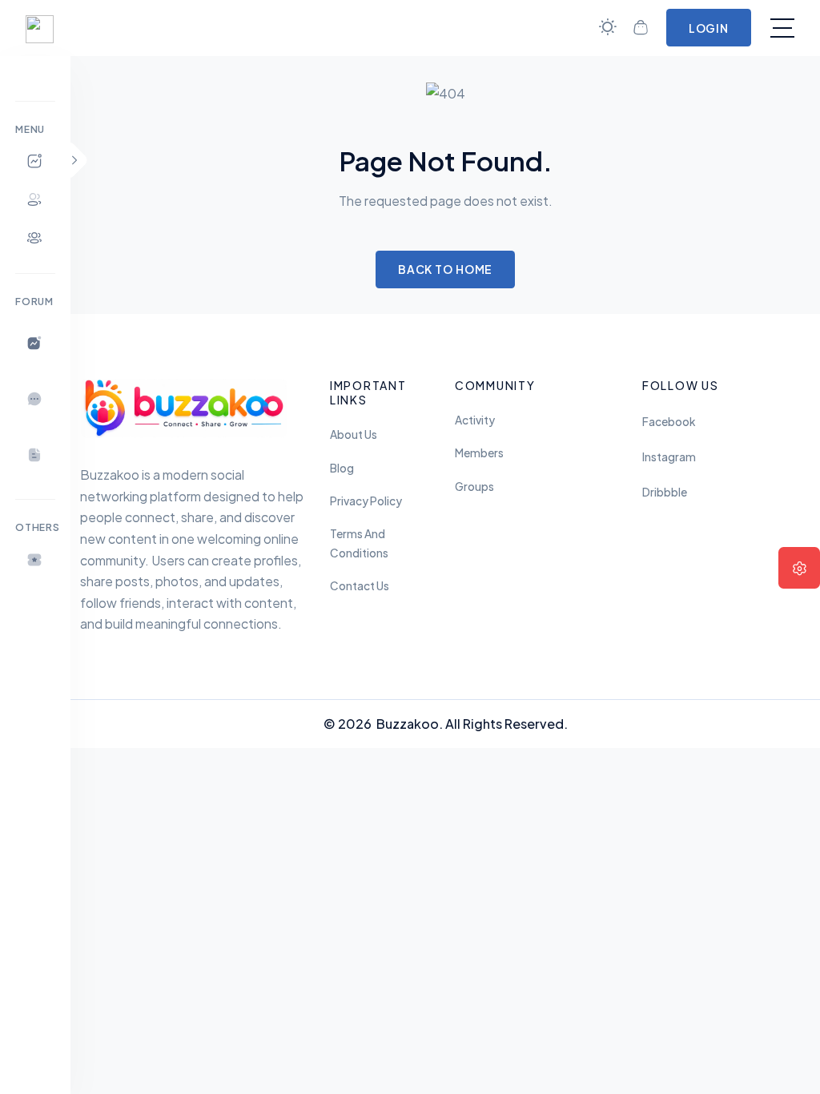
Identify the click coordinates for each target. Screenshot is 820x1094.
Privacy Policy (366, 501)
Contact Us (359, 586)
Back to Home (445, 269)
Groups (474, 486)
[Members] (35, 199)
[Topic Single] (35, 455)
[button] (35, 560)
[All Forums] (35, 343)
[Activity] (35, 161)
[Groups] (35, 238)
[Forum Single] (35, 399)
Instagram (669, 457)
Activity (475, 420)
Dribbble (664, 492)
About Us (353, 434)
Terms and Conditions (359, 543)
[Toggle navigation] (782, 28)
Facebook (668, 421)
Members (479, 453)
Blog (342, 468)
